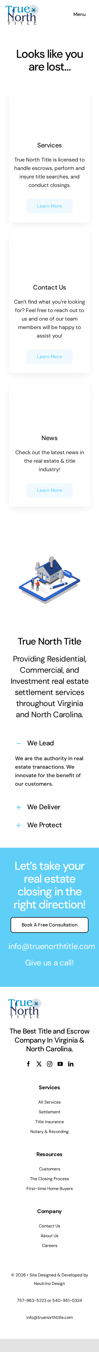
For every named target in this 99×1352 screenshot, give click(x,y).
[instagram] (49, 1064)
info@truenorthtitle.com (51, 946)
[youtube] (60, 1064)
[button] (49, 743)
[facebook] (28, 1064)
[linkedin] (70, 1064)
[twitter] (39, 1064)
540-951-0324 (67, 1300)
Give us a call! (49, 962)
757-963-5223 (31, 1300)
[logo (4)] (22, 6)
